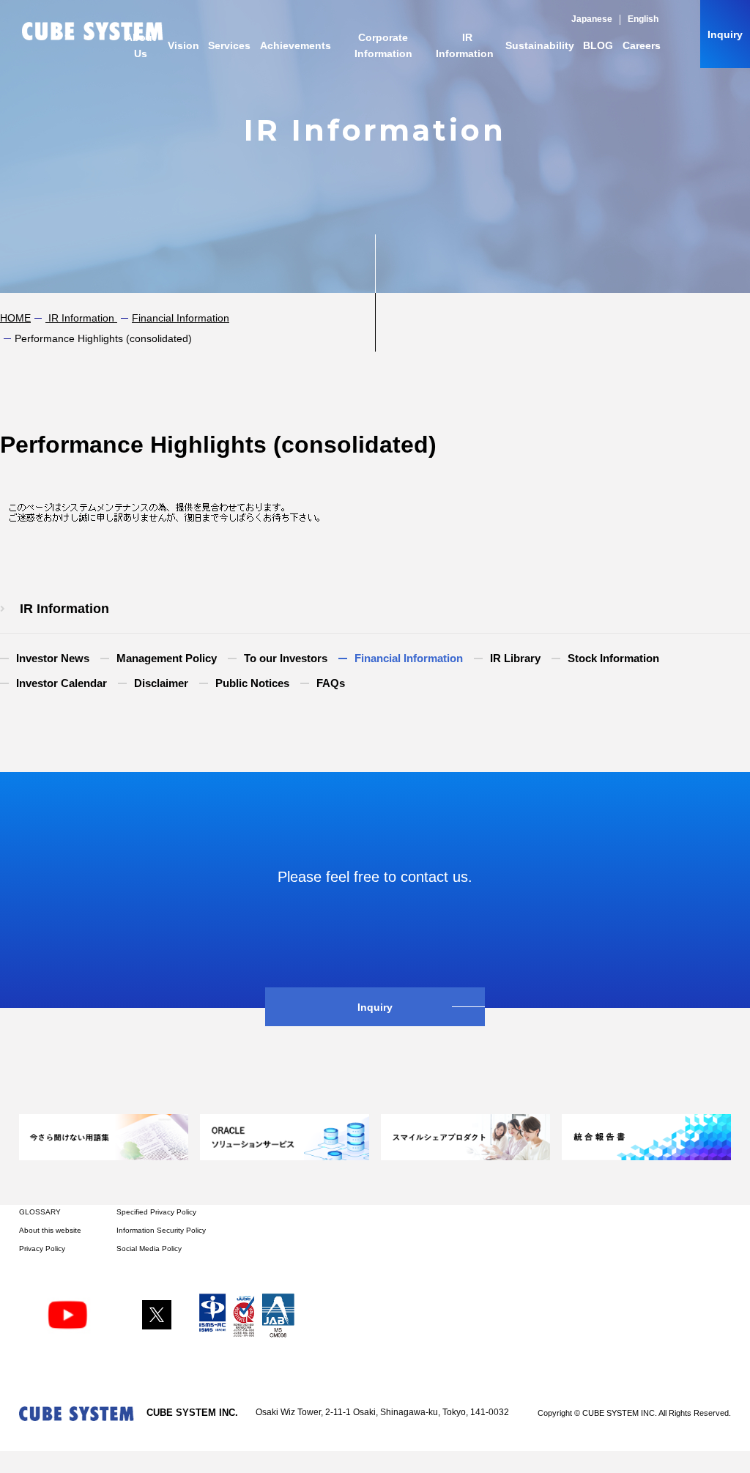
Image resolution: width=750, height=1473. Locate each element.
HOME (15, 318)
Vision (183, 45)
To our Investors (285, 658)
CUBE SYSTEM (92, 31)
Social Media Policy (149, 1248)
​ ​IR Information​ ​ (81, 318)
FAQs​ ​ (332, 683)
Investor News (52, 658)
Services (229, 45)
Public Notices (252, 683)
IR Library (515, 658)
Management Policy (166, 658)
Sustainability (539, 45)
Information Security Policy (161, 1230)
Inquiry (725, 34)
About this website (50, 1230)
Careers (642, 45)
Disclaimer (161, 683)
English (643, 19)
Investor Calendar (61, 683)
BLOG (598, 45)
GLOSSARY (40, 1212)
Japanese (591, 19)
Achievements (295, 45)
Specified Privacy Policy (156, 1212)
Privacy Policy (42, 1248)
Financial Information (180, 318)
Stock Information (613, 658)
